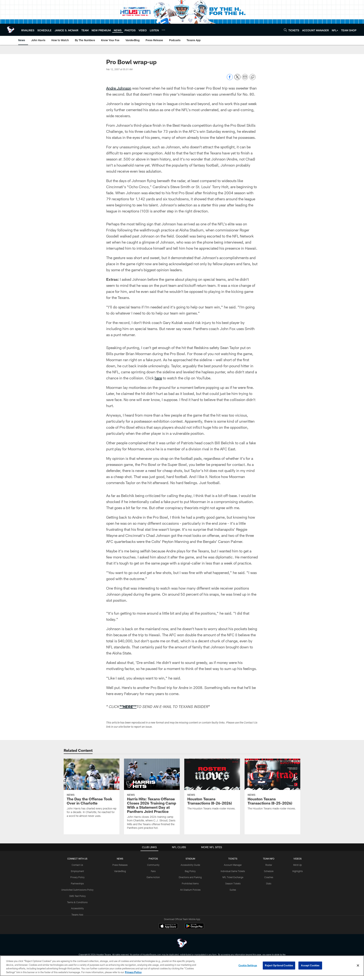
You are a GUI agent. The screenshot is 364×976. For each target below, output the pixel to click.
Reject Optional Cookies (279, 965)
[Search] (285, 29)
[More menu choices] (163, 29)
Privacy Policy (77, 877)
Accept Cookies (310, 965)
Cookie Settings (247, 965)
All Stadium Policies (190, 889)
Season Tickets (233, 883)
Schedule (268, 871)
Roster (268, 865)
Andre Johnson (118, 88)
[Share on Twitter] (237, 79)
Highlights (297, 871)
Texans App (77, 914)
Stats (268, 883)
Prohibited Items (190, 883)
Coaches (268, 877)
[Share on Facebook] (230, 79)
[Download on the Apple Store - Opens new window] (168, 926)
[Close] (358, 965)
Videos (297, 858)
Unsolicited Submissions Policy (77, 889)
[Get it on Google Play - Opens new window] (194, 928)
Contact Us (77, 865)
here (158, 378)
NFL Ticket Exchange (232, 877)
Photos (153, 858)
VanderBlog (120, 871)
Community (153, 865)
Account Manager (233, 865)
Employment (77, 871)
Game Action (153, 877)
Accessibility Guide (190, 865)
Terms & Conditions (77, 902)
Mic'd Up (297, 865)
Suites (233, 889)
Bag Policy (190, 871)
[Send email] (245, 79)
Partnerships (77, 883)
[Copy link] (252, 77)
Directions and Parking (190, 877)
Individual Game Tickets (233, 871)
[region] (182, 966)
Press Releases (120, 865)
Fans (153, 871)
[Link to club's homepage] (10, 29)
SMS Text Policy (77, 896)
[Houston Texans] (182, 943)
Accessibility (77, 908)
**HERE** (127, 707)
